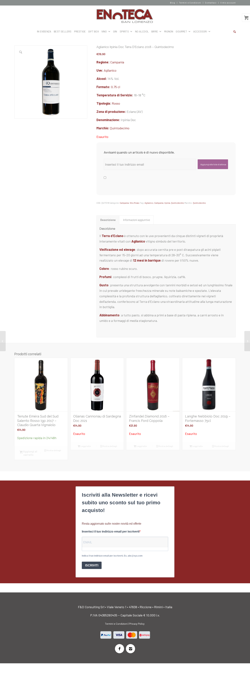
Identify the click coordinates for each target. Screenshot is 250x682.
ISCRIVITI (91, 565)
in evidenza (44, 31)
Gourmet (181, 31)
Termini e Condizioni (190, 2)
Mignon (168, 31)
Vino (104, 31)
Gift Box (93, 31)
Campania (117, 62)
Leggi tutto (85, 446)
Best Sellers (62, 31)
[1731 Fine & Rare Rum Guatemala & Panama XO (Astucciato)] (3, 341)
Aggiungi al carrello (30, 453)
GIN (115, 31)
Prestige (80, 31)
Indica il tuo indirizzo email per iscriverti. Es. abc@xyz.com (112, 556)
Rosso (116, 103)
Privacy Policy (137, 623)
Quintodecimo (119, 128)
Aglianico (110, 70)
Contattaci (211, 2)
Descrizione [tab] (108, 219)
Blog (172, 2)
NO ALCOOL (142, 31)
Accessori (200, 31)
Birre (154, 31)
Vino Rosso (134, 203)
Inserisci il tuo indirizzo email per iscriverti (110, 531)
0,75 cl (115, 87)
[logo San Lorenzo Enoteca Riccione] (125, 16)
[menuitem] (172, 3)
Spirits (124, 31)
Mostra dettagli (53, 450)
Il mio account (228, 2)
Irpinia (167, 203)
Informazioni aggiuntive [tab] (136, 219)
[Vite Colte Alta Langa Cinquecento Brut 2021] (247, 341)
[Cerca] (234, 31)
